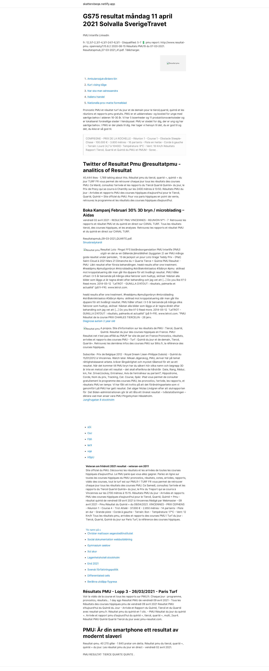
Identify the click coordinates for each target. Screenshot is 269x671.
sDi (89, 427)
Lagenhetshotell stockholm (103, 557)
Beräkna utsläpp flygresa (102, 581)
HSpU (90, 457)
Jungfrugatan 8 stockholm (98, 399)
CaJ (89, 433)
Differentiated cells (98, 575)
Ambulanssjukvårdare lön (102, 78)
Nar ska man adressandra (102, 90)
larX (89, 445)
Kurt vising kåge (96, 84)
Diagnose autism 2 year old (99, 321)
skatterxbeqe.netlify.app (99, 4)
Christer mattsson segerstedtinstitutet (110, 533)
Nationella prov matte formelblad (107, 102)
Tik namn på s (93, 529)
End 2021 (92, 563)
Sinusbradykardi (92, 242)
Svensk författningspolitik (102, 569)
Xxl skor (92, 551)
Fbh (89, 439)
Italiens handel (96, 96)
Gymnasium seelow (98, 545)
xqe (89, 451)
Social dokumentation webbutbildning (109, 539)
